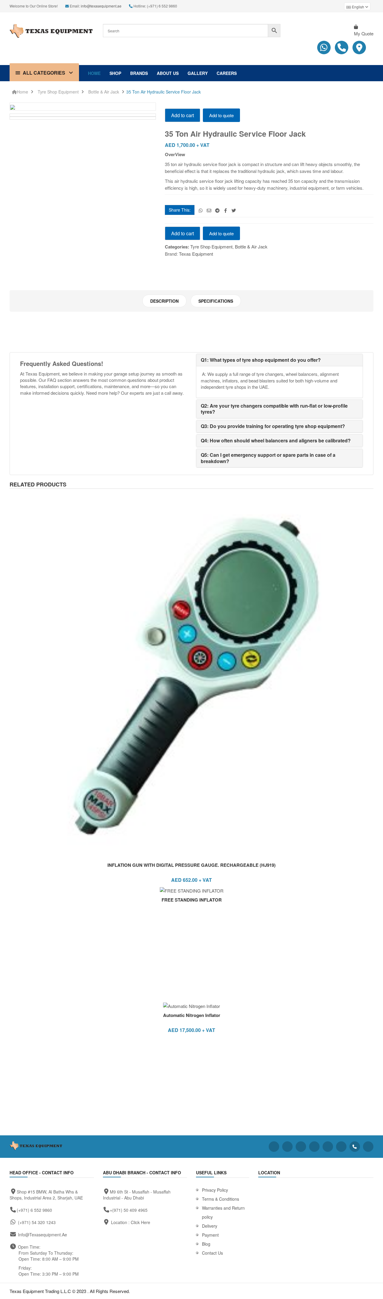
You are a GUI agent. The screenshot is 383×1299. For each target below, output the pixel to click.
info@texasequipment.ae (101, 5)
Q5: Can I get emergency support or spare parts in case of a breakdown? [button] (268, 458)
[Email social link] (209, 210)
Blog (206, 1244)
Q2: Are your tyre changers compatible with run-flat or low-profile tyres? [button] (274, 408)
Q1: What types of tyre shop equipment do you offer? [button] (261, 359)
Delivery (209, 1226)
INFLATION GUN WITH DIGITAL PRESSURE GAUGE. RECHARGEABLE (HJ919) (191, 865)
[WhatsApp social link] (200, 210)
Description (164, 301)
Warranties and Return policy (223, 1212)
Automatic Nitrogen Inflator (191, 1015)
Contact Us (212, 1253)
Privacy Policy (215, 1190)
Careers (227, 73)
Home (94, 73)
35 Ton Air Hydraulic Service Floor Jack (163, 92)
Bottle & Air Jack (103, 92)
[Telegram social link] (217, 210)
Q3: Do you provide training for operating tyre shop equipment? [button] (273, 426)
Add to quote (221, 115)
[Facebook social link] (225, 210)
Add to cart (182, 115)
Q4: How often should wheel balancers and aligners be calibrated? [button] (276, 440)
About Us (168, 73)
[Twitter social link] (234, 210)
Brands (139, 73)
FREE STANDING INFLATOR (192, 899)
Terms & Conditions (220, 1199)
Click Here (140, 1222)
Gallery (198, 73)
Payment (210, 1235)
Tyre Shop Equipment (58, 92)
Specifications (215, 301)
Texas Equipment (196, 254)
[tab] (164, 301)
